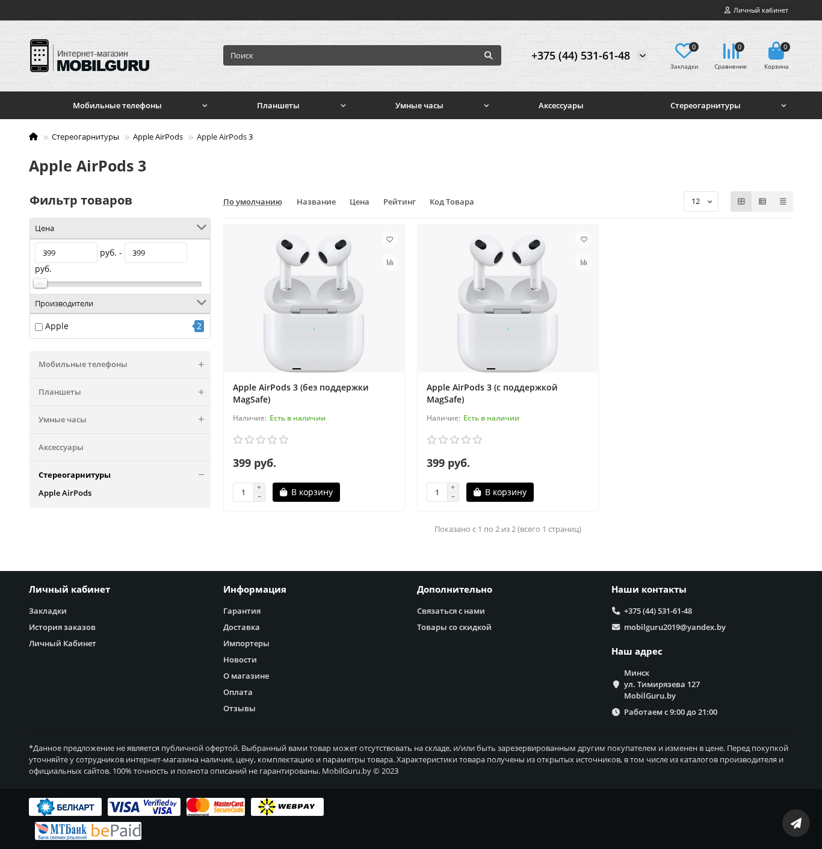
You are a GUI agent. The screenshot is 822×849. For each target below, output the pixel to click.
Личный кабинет (69, 589)
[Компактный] (783, 201)
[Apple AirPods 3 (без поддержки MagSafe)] (314, 303)
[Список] (762, 201)
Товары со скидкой (454, 627)
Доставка (241, 627)
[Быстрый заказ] (361, 492)
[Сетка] (741, 201)
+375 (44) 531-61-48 (580, 55)
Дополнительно (454, 589)
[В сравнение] (390, 262)
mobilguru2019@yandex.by (675, 627)
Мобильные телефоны (117, 105)
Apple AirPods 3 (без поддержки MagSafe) (300, 393)
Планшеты (278, 105)
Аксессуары (561, 105)
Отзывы (239, 708)
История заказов (62, 627)
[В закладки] (390, 239)
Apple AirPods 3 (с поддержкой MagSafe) (492, 393)
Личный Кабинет (62, 643)
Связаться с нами (451, 610)
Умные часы (419, 105)
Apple (57, 326)
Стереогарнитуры (705, 105)
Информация (254, 589)
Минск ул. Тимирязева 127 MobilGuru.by (662, 684)
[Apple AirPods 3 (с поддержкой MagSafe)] (508, 303)
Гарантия (242, 610)
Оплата (238, 692)
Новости (240, 659)
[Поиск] (489, 55)
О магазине (246, 675)
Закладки (48, 610)
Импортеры (246, 643)
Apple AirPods (158, 136)
